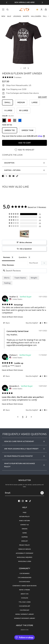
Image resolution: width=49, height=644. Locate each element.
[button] (17, 176)
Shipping (25, 537)
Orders (24, 529)
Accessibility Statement (24, 553)
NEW (3, 16)
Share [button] (7, 323)
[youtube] (26, 501)
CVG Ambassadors (24, 578)
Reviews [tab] (6, 257)
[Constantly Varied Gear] (24, 9)
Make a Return (24, 521)
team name (20, 277)
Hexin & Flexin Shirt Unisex (12, 317)
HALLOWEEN (36, 16)
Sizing (24, 533)
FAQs (24, 512)
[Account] (41, 9)
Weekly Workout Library (24, 614)
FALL (45, 16)
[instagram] (22, 501)
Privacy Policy (24, 545)
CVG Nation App (24, 606)
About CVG (24, 594)
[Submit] (42, 493)
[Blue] (19, 120)
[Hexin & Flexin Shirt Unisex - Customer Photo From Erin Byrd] (24, 233)
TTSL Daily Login (24, 602)
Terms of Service (24, 549)
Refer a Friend (24, 590)
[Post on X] (6, 176)
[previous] (6, 2)
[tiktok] (30, 501)
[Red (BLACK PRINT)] (9, 120)
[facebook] (19, 501)
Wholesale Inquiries (24, 557)
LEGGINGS (17, 16)
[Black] (4, 120)
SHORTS (26, 16)
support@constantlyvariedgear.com (22, 345)
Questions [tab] (23, 257)
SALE (9, 16)
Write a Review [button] (25, 242)
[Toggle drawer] (3, 9)
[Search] (7, 9)
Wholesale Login (24, 561)
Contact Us (24, 525)
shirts (6, 277)
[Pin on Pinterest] (9, 176)
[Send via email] (13, 176)
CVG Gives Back (24, 582)
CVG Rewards (24, 573)
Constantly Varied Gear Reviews (24, 586)
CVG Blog (24, 598)
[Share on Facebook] (3, 176)
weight (34, 277)
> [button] (31, 416)
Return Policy (24, 517)
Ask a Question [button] (26, 249)
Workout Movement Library (24, 618)
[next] (42, 2)
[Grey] (14, 120)
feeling (7, 283)
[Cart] (46, 9)
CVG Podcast (24, 610)
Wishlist (24, 541)
